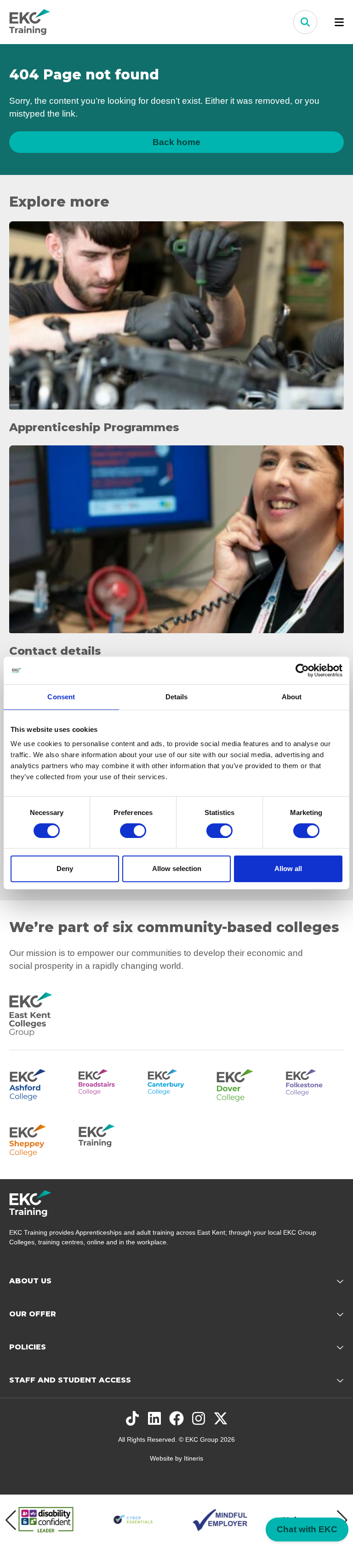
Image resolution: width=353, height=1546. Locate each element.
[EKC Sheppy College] (38, 1139)
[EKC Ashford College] (38, 1084)
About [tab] (292, 697)
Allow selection (176, 868)
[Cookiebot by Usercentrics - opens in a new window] (302, 670)
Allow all (288, 868)
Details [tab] (176, 697)
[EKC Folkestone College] (315, 1084)
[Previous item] (11, 1520)
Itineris (193, 1458)
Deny (65, 868)
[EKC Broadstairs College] (107, 1084)
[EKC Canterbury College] (176, 1084)
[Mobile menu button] (339, 22)
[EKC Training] (107, 1139)
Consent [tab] (61, 697)
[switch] (133, 830)
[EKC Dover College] (245, 1084)
